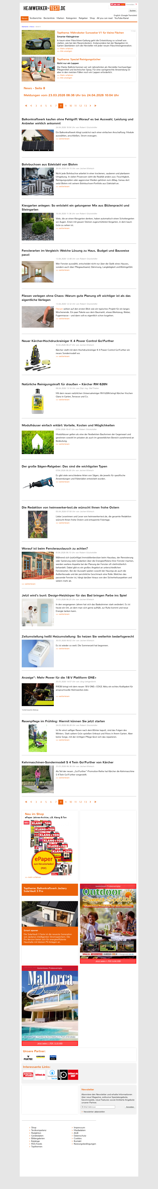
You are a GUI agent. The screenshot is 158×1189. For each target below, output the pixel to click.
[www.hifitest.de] (40, 1082)
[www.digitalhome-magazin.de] (28, 1082)
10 (70, 105)
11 (75, 105)
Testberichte (36, 18)
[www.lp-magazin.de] (63, 1082)
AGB (76, 1133)
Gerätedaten (37, 1135)
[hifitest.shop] (73, 1082)
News (25, 18)
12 (80, 105)
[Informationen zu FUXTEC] (28, 1057)
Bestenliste (49, 18)
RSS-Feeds (36, 1143)
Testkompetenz (38, 1130)
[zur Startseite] (47, 8)
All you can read (104, 18)
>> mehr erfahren (33, 877)
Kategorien (71, 18)
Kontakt (77, 1141)
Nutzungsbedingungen (85, 1143)
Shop (92, 18)
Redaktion (36, 1133)
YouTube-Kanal (121, 18)
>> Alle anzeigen (64, 51)
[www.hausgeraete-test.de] (52, 1082)
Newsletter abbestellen (94, 1111)
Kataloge (35, 1141)
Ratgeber (83, 18)
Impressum (79, 1127)
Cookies (78, 1138)
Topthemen (36, 1146)
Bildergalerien (38, 1138)
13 (85, 105)
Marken (60, 18)
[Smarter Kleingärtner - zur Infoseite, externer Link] (39, 42)
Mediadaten (80, 1130)
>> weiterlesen (62, 138)
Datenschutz (80, 1135)
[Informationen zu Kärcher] (40, 1057)
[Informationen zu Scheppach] (53, 1057)
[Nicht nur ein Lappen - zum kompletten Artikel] (39, 69)
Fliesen (59, 308)
